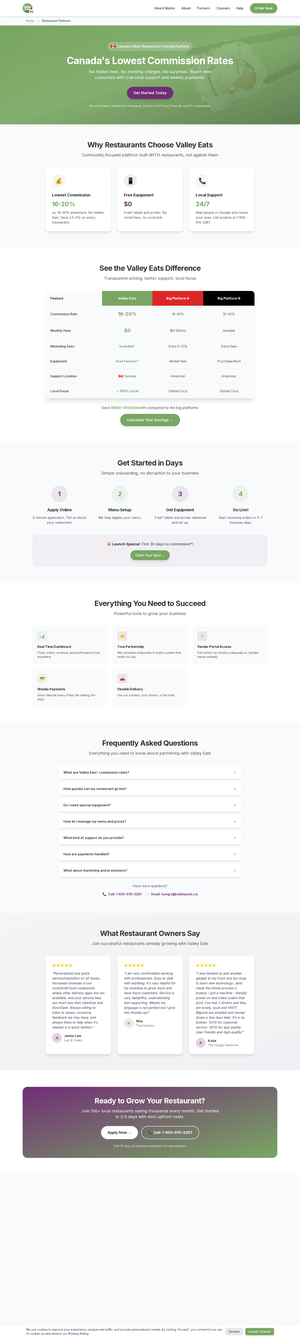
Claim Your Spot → (150, 555)
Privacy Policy (78, 1333)
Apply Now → (119, 1132)
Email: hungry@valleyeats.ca (172, 894)
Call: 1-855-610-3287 (122, 894)
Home (30, 20)
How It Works (164, 8)
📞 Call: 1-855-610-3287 (170, 1132)
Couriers (223, 8)
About (186, 8)
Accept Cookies (260, 1331)
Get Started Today (150, 93)
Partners (203, 8)
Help (239, 8)
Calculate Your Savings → (150, 420)
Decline (234, 1331)
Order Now (263, 8)
